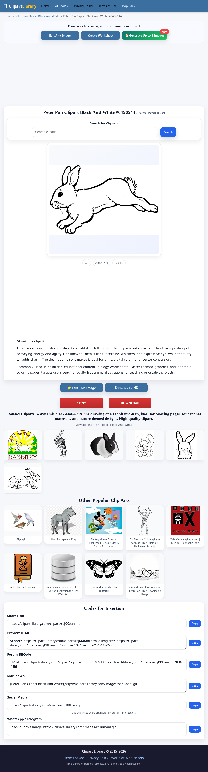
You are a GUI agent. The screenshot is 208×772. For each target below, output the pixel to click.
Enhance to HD (126, 388)
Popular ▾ (128, 6)
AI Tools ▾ (61, 6)
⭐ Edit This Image (81, 388)
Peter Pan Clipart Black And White (37, 16)
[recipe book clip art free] (22, 568)
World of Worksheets (127, 758)
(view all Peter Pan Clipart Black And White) (104, 425)
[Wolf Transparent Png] (63, 520)
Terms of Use (108, 6)
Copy (195, 623)
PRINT (81, 403)
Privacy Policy (83, 6)
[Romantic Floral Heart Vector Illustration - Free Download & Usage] (144, 568)
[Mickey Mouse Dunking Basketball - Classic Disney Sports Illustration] (104, 520)
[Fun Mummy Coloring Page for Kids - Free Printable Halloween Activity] (144, 520)
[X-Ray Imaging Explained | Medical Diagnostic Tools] (185, 520)
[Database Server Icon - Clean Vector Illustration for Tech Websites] (63, 568)
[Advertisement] (104, 74)
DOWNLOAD (130, 403)
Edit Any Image (60, 35)
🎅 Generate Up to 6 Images (146, 34)
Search (168, 132)
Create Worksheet (100, 35)
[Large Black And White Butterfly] (104, 568)
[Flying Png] (22, 520)
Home (45, 6)
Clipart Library (93, 751)
